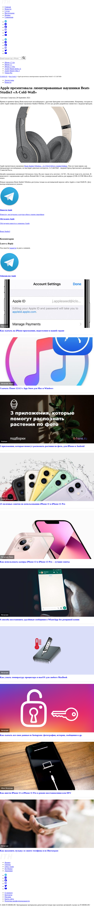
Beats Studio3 (12, 76)
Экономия (8, 871)
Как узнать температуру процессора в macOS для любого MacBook (33, 677)
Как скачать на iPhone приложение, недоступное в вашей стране (32, 330)
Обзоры (8, 865)
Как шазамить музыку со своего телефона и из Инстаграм (29, 850)
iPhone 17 (8, 65)
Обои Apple (9, 867)
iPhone (3, 499)
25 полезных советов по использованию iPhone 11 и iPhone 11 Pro (32, 504)
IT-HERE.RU (3, 76)
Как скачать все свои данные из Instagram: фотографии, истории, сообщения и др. (41, 735)
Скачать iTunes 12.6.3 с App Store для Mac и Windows (26, 388)
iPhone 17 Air (10, 62)
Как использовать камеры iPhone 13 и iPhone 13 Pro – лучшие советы (35, 562)
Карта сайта (9, 899)
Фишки (7, 15)
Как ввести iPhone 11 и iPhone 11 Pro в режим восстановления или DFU (35, 793)
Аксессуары (9, 80)
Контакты (8, 895)
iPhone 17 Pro (10, 67)
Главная (8, 7)
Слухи (7, 11)
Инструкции (9, 13)
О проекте (9, 893)
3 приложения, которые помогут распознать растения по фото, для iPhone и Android (42, 446)
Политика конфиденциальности (17, 901)
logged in (13, 248)
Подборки (4, 441)
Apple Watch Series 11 (13, 69)
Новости (8, 9)
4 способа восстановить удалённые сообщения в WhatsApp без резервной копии (39, 619)
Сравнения (9, 17)
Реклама (8, 897)
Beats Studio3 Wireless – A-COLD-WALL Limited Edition (45, 166)
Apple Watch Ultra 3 (12, 71)
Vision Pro (8, 73)
